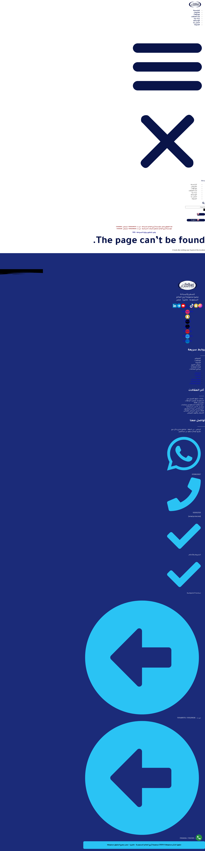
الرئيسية (194, 185)
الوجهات (194, 189)
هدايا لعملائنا (196, 367)
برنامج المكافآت (195, 369)
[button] (167, 105)
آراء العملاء (193, 191)
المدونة (197, 25)
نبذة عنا (194, 193)
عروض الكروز (196, 365)
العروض (194, 187)
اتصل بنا (194, 197)
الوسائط (194, 195)
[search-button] (204, 209)
